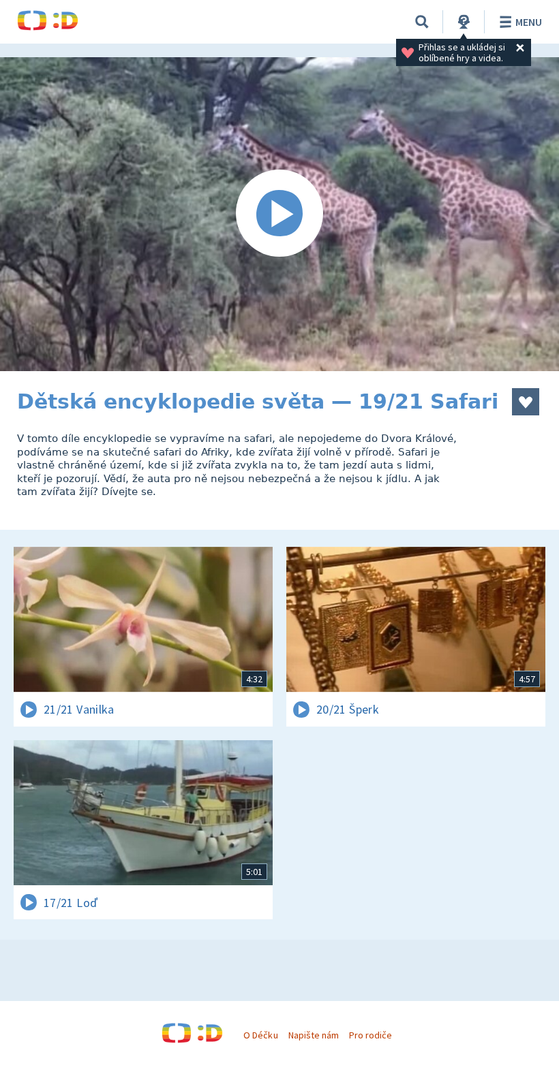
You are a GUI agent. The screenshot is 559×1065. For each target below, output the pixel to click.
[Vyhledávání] (422, 22)
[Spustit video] (279, 214)
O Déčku (260, 1035)
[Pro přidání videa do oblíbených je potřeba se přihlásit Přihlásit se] (525, 401)
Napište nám (313, 1035)
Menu (528, 22)
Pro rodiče (370, 1035)
